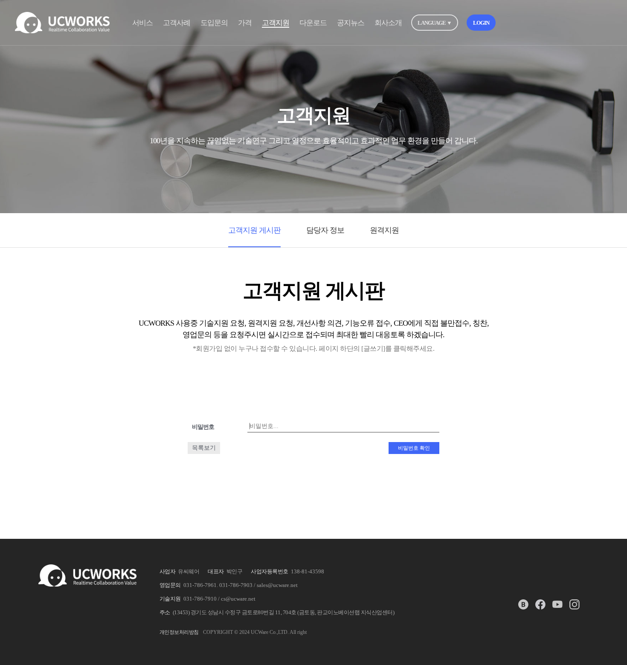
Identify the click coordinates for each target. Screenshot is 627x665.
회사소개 (388, 22)
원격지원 (384, 230)
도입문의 (214, 22)
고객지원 (275, 22)
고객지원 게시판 (254, 230)
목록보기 (204, 448)
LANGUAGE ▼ (435, 23)
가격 (245, 22)
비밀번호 (203, 427)
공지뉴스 (350, 22)
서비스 (142, 22)
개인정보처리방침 (179, 632)
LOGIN (481, 23)
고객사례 (176, 22)
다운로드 (313, 22)
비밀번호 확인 (414, 448)
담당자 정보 (325, 230)
